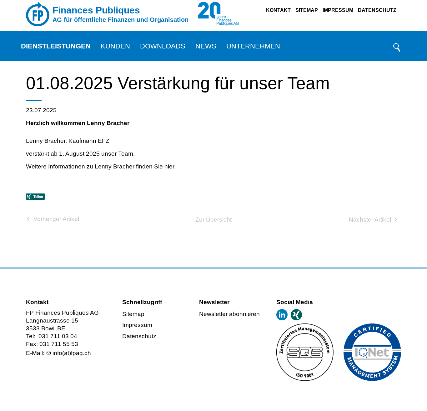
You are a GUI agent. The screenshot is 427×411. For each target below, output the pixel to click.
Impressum (338, 10)
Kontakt (278, 10)
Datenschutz (377, 10)
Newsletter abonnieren (229, 314)
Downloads (162, 46)
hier (169, 166)
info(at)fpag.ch (72, 353)
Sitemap (306, 10)
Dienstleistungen (56, 46)
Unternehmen (253, 46)
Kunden (115, 46)
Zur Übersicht (213, 219)
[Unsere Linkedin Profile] (282, 314)
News (205, 46)
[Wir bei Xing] (296, 314)
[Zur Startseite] (37, 14)
